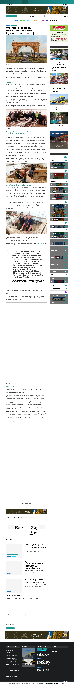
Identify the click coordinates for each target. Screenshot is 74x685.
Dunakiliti (53, 120)
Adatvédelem (55, 649)
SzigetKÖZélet (13, 25)
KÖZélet (16, 20)
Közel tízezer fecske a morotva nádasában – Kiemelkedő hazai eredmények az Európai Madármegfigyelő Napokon (59, 66)
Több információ (61, 683)
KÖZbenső (35, 20)
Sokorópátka (16, 517)
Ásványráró (10, 554)
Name (7, 610)
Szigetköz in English (55, 20)
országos (9, 517)
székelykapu (23, 517)
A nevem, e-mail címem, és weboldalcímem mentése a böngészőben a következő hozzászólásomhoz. (23, 623)
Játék (47, 20)
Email (7, 614)
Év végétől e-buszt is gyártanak (58, 108)
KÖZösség (41, 20)
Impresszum (55, 651)
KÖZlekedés (22, 20)
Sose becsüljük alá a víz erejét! (34, 1)
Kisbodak (15, 554)
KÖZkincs (29, 20)
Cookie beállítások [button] (50, 683)
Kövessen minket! (12, 16)
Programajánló (9, 4)
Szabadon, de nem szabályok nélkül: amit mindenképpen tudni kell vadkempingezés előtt (35, 545)
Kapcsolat (65, 4)
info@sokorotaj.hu (40, 243)
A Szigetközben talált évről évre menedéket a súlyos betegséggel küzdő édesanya (35, 580)
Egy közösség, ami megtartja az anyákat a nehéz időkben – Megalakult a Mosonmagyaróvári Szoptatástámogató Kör (44, 662)
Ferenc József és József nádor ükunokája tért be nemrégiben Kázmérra (59, 89)
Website (8, 618)
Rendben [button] (56, 683)
